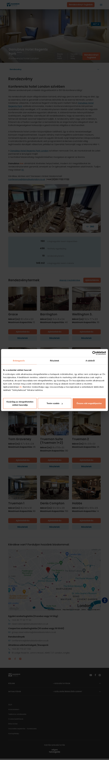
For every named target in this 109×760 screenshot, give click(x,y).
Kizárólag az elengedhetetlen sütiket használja (20, 403)
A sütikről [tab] (90, 361)
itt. (20, 387)
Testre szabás (53, 403)
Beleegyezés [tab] (19, 361)
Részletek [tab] (54, 361)
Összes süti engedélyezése (89, 403)
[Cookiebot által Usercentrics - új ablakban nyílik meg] (94, 353)
